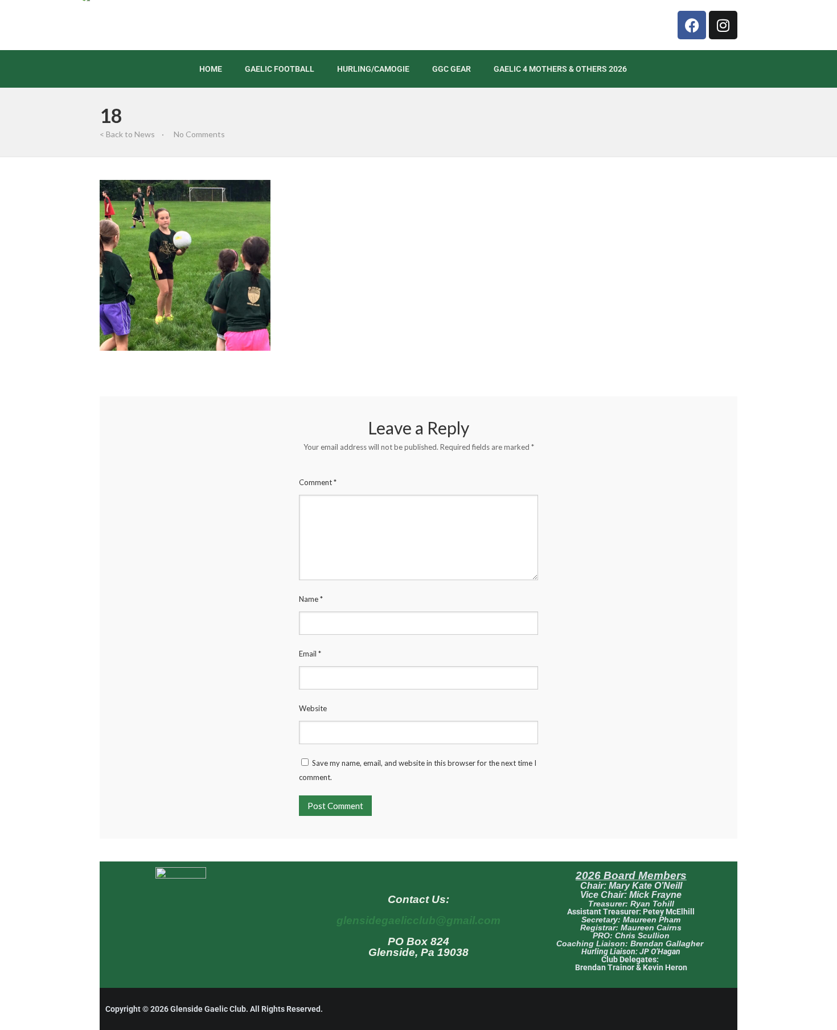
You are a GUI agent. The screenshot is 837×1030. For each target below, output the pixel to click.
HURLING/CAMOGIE (373, 68)
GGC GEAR (451, 68)
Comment (318, 482)
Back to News (130, 134)
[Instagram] (723, 25)
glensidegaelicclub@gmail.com (418, 920)
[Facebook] (692, 25)
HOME (210, 68)
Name (311, 599)
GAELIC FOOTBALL (279, 68)
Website (313, 708)
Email (310, 653)
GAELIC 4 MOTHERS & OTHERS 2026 (560, 68)
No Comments (199, 134)
